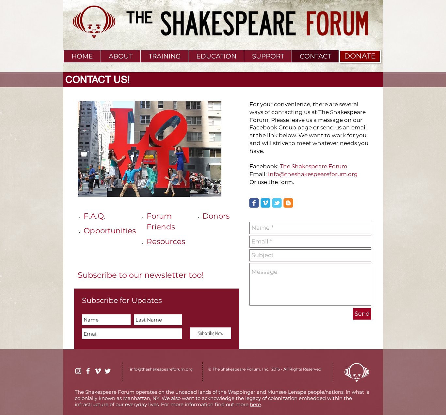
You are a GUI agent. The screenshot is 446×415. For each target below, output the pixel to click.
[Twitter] (108, 371)
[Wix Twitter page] (277, 203)
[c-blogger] (288, 203)
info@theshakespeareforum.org (313, 174)
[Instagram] (78, 371)
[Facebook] (88, 371)
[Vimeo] (98, 371)
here (255, 404)
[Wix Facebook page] (254, 203)
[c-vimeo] (265, 203)
